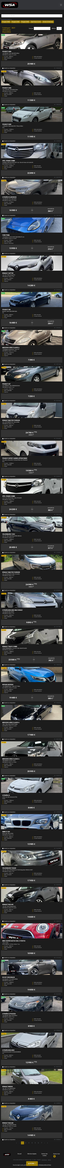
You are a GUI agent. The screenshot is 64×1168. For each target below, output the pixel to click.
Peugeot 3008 (6, 21)
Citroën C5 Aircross (48, 21)
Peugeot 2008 (15, 21)
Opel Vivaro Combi (36, 21)
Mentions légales (32, 1153)
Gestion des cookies (44, 1154)
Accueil (19, 1153)
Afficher (54, 28)
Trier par (31, 28)
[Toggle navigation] (61, 5)
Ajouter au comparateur (9, 68)
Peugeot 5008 (25, 21)
